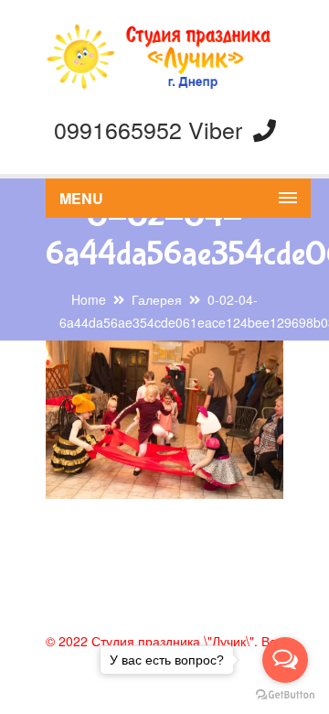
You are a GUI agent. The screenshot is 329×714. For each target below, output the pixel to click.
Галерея (157, 299)
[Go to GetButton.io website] (285, 695)
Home (88, 299)
